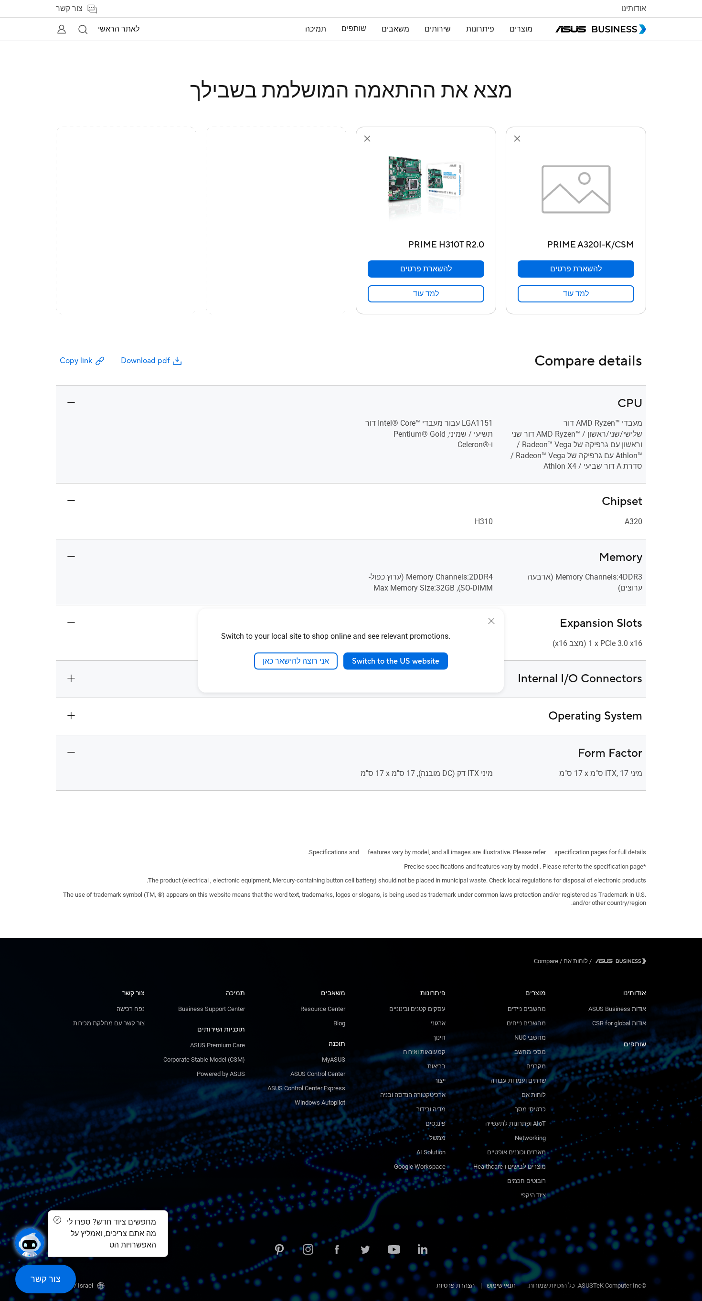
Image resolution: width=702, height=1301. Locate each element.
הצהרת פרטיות (455, 1285)
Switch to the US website (395, 661)
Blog (339, 1023)
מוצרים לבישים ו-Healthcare (509, 1166)
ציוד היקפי (533, 1195)
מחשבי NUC (530, 1037)
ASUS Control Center (317, 1073)
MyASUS (333, 1059)
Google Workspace (420, 1166)
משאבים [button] (395, 29)
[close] (491, 620)
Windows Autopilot (320, 1102)
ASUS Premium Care (217, 1045)
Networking (530, 1137)
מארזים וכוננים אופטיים (516, 1152)
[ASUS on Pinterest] (279, 1250)
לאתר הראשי (118, 29)
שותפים (635, 1044)
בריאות (436, 1066)
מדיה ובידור (431, 1109)
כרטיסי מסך (530, 1109)
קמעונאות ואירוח (424, 1051)
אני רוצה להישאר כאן (296, 661)
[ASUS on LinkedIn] (422, 1250)
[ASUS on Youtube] (394, 1250)
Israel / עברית (74, 1285)
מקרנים (536, 1066)
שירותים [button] (438, 29)
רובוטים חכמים (526, 1180)
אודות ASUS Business (617, 1008)
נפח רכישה (131, 1008)
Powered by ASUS (221, 1073)
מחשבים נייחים (526, 1023)
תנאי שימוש (501, 1285)
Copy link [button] (76, 361)
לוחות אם (533, 1094)
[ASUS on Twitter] (365, 1250)
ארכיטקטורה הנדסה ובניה (413, 1094)
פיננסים (435, 1123)
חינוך (439, 1037)
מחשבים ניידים (527, 1008)
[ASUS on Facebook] (336, 1250)
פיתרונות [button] (480, 29)
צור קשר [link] (69, 8)
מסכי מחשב (530, 1051)
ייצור (440, 1080)
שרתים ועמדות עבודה (518, 1080)
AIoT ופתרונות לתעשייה (515, 1123)
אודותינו (633, 8)
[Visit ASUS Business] (619, 961)
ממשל (437, 1137)
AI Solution (431, 1152)
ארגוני (438, 1023)
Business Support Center (211, 1008)
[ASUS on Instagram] (308, 1250)
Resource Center (322, 1008)
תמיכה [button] (315, 29)
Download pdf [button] (145, 361)
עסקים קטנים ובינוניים (417, 1008)
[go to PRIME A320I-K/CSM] (576, 190)
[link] (576, 293)
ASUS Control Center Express (306, 1088)
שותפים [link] (353, 28)
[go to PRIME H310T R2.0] (426, 190)
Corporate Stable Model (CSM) (204, 1059)
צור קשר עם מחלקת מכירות (109, 1023)
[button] (82, 29)
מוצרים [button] (521, 29)
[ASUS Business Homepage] (600, 29)
